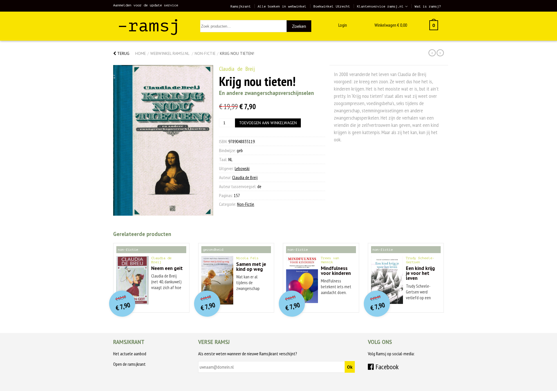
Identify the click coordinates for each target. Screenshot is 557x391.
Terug (122, 53)
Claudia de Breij (237, 69)
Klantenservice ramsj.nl (380, 6)
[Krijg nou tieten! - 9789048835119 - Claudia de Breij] (163, 140)
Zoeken (299, 26)
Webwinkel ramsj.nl (169, 53)
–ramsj (148, 25)
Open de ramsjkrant (129, 364)
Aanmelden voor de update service (145, 5)
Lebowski (242, 168)
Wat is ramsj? (428, 6)
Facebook (386, 366)
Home (140, 53)
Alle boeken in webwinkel (282, 6)
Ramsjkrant (240, 6)
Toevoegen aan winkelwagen (268, 122)
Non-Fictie (205, 53)
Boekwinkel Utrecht (331, 6)
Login (342, 25)
